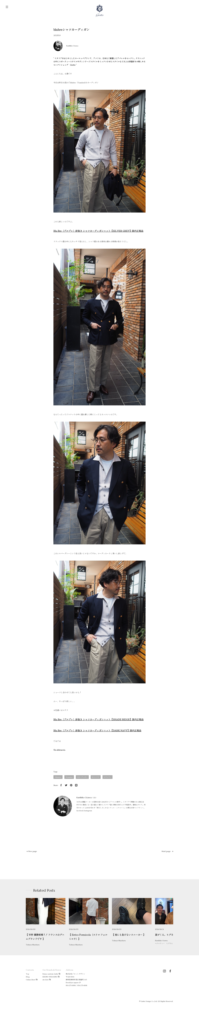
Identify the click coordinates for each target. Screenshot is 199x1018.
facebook (80, 810)
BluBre (58, 777)
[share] (61, 785)
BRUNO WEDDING (49, 977)
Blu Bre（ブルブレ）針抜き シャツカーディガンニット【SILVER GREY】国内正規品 (98, 230)
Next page (166, 851)
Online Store (30, 979)
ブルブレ (108, 777)
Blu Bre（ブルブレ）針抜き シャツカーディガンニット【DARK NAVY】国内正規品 (97, 730)
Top (27, 974)
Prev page (32, 851)
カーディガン (82, 777)
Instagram (88, 810)
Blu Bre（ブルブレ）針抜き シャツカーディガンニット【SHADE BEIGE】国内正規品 (98, 719)
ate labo (45, 979)
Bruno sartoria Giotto (50, 974)
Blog (28, 977)
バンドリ (96, 777)
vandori (69, 777)
